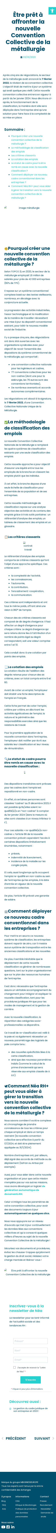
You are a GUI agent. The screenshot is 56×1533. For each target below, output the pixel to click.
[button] (52, 11)
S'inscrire (30, 1380)
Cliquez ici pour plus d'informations (27, 1389)
